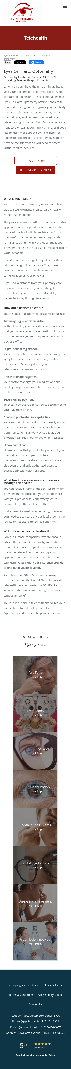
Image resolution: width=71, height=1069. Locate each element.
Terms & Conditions (21, 995)
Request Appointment (35, 170)
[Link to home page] (29, 13)
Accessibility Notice (50, 995)
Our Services (44, 55)
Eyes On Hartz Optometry (18, 55)
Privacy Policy (53, 985)
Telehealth (9, 58)
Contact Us (35, 1004)
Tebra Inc (35, 985)
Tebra (52, 1055)
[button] (65, 7)
